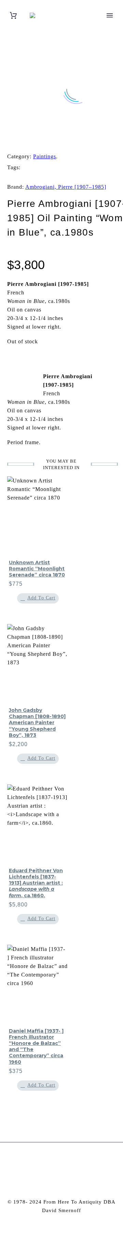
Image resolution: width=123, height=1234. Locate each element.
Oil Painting (101, 167)
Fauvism (32, 167)
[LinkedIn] (50, 139)
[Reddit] (61, 139)
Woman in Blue (93, 176)
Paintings (44, 156)
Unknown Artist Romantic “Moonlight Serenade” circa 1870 (37, 568)
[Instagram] (57, 1161)
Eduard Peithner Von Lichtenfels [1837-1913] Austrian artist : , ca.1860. (36, 883)
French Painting (64, 167)
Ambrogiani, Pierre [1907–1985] (65, 187)
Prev (24, 377)
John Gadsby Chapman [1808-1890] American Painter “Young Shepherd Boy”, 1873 (37, 722)
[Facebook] (8, 139)
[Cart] (13, 15)
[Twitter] (19, 139)
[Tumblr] (40, 139)
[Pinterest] (29, 139)
